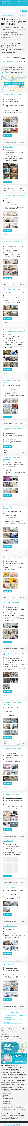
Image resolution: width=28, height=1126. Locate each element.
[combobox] (11, 11)
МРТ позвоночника (20, 15)
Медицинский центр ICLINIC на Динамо (12, 428)
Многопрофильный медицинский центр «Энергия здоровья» (12, 95)
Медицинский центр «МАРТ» (11, 794)
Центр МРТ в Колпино (9, 887)
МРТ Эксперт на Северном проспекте (14, 195)
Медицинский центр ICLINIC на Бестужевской (12, 703)
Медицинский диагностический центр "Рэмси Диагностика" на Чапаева (14, 330)
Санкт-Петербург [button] (6, 1)
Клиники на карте (9, 1017)
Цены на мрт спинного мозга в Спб (14, 1015)
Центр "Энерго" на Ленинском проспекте (11, 603)
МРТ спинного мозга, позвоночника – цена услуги (14, 1020)
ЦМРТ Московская (8, 964)
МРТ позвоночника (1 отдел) (10, 61)
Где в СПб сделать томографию (13, 1023)
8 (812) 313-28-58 (22, 1)
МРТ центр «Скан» (8, 147)
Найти (24, 10)
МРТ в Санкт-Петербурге (7, 15)
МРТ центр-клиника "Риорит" (11, 558)
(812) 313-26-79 (7, 135)
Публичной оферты (17, 1125)
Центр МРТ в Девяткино (10, 926)
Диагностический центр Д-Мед (12, 289)
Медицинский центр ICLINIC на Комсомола (12, 749)
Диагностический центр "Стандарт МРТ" (13, 242)
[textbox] (10, 10)
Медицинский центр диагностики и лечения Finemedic (13, 507)
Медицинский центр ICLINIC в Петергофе (11, 381)
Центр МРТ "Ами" (8, 841)
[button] (6, 119)
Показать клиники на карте (14, 83)
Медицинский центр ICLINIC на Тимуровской (12, 458)
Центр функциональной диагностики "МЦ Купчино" (13, 654)
